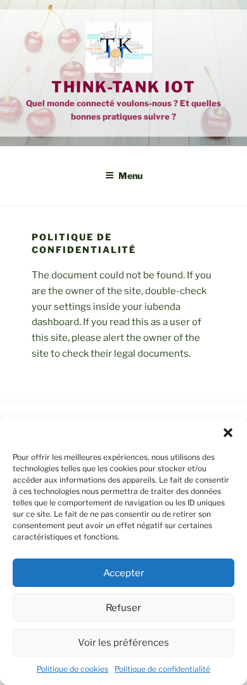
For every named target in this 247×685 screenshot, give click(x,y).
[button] (228, 432)
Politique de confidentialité (162, 669)
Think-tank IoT (123, 87)
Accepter (123, 573)
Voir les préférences (123, 642)
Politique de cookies (72, 669)
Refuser (123, 608)
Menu (130, 175)
